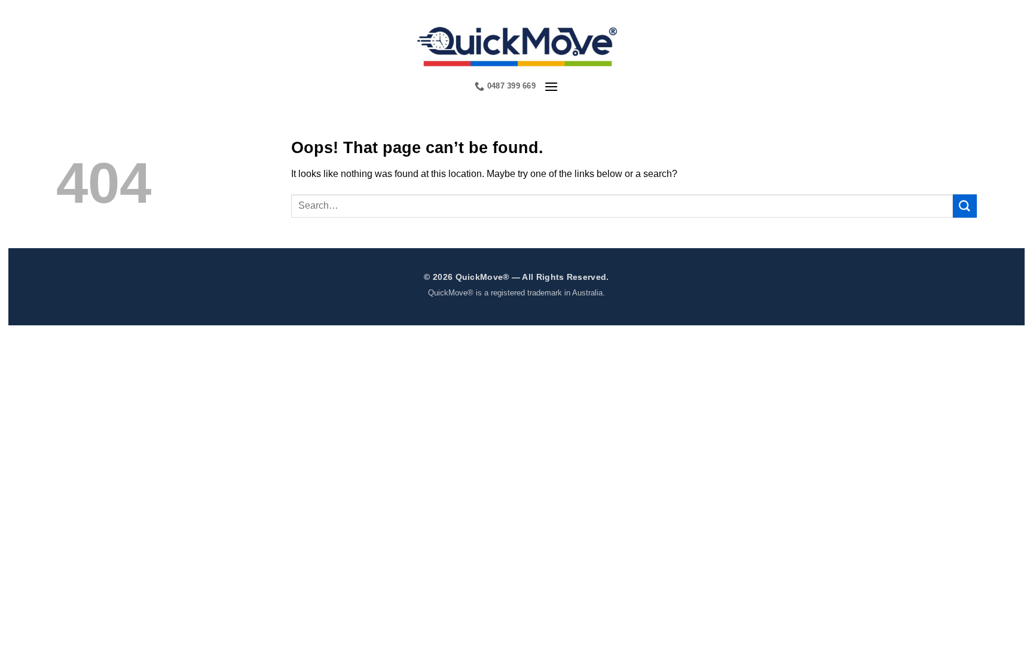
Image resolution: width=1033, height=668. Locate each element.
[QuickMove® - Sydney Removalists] (517, 45)
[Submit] (965, 206)
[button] (551, 86)
